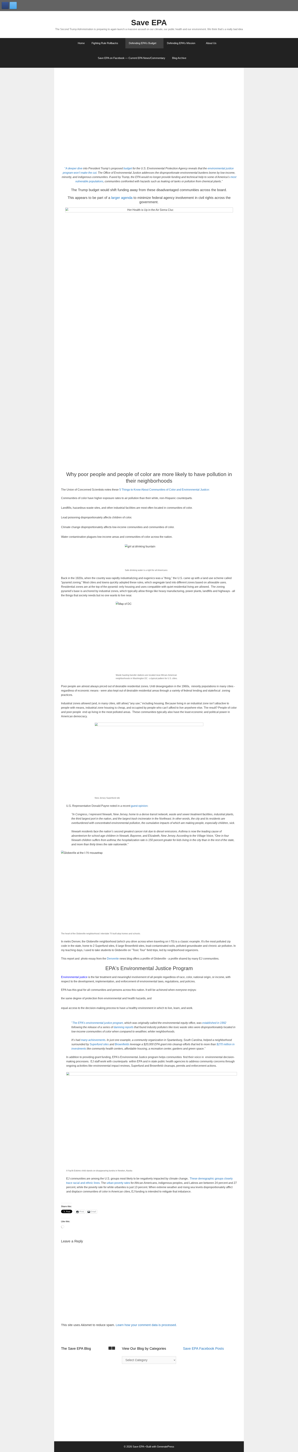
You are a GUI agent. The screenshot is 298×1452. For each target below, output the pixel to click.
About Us (211, 43)
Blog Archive (179, 58)
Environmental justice (74, 977)
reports (129, 1027)
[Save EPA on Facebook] (5, 5)
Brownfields (122, 1044)
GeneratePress (165, 1446)
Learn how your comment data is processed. (146, 1325)
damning (119, 1027)
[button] (113, 1348)
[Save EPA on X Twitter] (13, 5)
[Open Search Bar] (198, 58)
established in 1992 (214, 1022)
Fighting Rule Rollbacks (105, 43)
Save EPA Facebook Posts (203, 1348)
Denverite (113, 958)
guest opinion (139, 805)
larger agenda (121, 198)
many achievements (93, 1040)
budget (127, 168)
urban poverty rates (118, 1182)
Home (81, 43)
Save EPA (149, 22)
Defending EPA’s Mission (181, 43)
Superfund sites (99, 1044)
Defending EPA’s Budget (142, 43)
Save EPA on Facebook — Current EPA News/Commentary (131, 58)
